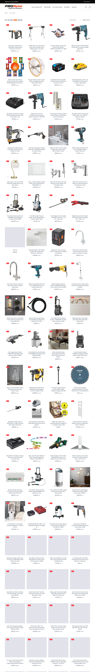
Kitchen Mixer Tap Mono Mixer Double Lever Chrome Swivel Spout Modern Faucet (58, 627)
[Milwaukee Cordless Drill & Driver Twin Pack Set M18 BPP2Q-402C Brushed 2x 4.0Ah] (15, 545)
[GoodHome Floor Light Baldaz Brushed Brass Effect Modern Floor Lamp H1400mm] (80, 477)
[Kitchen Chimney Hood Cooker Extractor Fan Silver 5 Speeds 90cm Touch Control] (80, 443)
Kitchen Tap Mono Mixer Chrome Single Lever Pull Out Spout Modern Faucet (15, 389)
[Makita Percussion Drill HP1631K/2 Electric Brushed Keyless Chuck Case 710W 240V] (37, 101)
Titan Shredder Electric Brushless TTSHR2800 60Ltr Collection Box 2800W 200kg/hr (36, 353)
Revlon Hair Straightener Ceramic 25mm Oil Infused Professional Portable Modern (58, 559)
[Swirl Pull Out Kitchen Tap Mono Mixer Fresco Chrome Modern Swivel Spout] (15, 271)
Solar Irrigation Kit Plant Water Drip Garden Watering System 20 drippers (36, 423)
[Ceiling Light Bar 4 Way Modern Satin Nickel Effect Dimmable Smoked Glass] (80, 305)
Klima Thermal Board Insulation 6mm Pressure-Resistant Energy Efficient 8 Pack (15, 627)
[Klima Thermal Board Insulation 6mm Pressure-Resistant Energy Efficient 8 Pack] (15, 613)
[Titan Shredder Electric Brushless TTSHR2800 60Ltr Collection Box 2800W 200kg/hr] (37, 339)
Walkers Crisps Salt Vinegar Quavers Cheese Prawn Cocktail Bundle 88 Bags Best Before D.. (15, 81)
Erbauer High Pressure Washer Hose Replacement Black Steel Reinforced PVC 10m (36, 319)
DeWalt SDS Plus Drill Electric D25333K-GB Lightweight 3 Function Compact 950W (36, 389)
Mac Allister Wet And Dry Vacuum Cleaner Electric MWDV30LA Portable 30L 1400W (58, 525)
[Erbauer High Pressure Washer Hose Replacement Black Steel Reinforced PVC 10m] (37, 305)
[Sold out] (15, 237)
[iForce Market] (13, 7)
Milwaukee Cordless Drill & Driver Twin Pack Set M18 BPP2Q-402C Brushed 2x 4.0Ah (15, 559)
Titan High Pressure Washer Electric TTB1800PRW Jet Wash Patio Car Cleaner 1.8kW (58, 319)
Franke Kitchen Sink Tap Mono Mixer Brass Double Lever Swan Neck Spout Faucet (37, 593)
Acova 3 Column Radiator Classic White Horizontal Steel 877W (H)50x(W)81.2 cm (36, 183)
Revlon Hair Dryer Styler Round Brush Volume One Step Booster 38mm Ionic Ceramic (80, 593)
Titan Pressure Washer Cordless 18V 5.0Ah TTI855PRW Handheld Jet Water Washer (36, 149)
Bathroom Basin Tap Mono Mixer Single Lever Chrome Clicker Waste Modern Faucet (58, 149)
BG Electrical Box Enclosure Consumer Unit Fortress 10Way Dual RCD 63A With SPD (15, 491)
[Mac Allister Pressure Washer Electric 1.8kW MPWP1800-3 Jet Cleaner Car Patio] (37, 477)
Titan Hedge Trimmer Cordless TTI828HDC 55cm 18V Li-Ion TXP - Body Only (58, 217)
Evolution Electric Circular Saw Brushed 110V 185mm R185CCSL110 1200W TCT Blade (58, 47)
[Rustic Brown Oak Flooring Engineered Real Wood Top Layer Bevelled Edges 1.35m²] (80, 647)
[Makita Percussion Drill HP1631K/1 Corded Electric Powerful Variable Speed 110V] (80, 33)
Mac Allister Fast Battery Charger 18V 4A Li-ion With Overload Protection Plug (15, 457)
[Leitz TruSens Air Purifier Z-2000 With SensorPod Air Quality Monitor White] (58, 477)
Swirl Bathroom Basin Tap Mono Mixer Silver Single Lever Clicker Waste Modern (15, 593)
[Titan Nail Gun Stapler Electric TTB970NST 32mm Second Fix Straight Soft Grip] (15, 135)
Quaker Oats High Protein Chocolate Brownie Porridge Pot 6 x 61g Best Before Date (58, 423)
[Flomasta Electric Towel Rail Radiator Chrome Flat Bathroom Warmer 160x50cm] (80, 409)
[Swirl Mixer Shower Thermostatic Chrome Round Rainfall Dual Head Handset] (80, 271)
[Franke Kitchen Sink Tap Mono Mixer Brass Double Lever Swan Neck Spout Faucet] (37, 579)
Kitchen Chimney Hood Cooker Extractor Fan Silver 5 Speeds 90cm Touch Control (80, 457)
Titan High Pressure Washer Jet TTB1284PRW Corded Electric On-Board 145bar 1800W (15, 217)
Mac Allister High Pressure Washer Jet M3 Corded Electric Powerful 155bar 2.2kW (37, 217)
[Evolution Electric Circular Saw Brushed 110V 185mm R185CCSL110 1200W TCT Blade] (58, 33)
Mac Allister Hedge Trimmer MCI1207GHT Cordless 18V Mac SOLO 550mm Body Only (15, 423)
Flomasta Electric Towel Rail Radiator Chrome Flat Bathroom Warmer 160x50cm (80, 423)
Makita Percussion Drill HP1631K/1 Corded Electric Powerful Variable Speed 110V (80, 47)
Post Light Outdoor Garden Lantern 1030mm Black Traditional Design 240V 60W (58, 389)
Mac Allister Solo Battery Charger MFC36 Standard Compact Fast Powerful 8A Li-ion (15, 115)
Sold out (15, 250)
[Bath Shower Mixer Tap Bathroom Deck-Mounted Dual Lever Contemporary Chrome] (37, 613)
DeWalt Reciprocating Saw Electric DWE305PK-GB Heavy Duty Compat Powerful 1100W (58, 285)
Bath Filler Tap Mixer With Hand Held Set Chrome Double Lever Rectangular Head (58, 183)
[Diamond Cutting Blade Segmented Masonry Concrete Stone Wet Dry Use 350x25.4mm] (80, 375)
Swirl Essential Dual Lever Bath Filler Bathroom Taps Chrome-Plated (80, 627)
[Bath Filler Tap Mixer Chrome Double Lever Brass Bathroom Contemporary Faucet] (80, 169)
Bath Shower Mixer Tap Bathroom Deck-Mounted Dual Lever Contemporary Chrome (36, 627)
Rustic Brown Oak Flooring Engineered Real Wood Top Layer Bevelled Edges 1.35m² (80, 661)
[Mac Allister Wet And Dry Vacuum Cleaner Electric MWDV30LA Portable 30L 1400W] (58, 511)
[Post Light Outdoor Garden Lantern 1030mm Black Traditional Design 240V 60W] (58, 375)
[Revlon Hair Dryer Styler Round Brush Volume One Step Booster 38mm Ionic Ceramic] (80, 579)
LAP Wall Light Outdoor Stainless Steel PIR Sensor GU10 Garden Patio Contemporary (58, 115)
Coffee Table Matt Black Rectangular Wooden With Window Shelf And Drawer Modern (58, 354)
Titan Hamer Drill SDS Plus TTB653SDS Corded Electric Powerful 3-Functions (15, 47)
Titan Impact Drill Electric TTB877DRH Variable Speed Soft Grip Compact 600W (80, 525)
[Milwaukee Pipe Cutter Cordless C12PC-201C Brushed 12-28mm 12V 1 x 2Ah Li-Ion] (80, 203)
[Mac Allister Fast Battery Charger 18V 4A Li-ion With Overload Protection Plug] (15, 443)
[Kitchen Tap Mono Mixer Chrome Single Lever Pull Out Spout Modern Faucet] (15, 375)
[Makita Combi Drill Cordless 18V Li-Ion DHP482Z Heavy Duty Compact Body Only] (37, 271)
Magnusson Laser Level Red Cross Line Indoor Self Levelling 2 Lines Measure (58, 251)
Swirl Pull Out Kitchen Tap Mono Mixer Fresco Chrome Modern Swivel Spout (15, 285)
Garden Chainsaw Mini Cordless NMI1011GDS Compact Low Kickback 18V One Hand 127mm (58, 457)
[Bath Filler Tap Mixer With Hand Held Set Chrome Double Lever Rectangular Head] (58, 169)
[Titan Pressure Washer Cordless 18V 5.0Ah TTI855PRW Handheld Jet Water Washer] (37, 135)
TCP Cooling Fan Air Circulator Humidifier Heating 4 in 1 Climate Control (15, 525)
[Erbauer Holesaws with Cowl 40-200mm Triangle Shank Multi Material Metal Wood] (37, 67)
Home (6, 13)
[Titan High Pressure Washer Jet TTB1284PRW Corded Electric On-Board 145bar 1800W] (15, 203)
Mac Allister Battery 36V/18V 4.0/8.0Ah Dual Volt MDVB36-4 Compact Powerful (58, 81)
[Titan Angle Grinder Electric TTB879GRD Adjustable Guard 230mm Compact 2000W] (15, 339)
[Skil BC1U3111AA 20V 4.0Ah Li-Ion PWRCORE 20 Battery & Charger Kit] (37, 511)
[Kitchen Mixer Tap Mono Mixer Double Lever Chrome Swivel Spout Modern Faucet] (58, 613)
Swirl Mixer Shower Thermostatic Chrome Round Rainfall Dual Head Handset (80, 285)
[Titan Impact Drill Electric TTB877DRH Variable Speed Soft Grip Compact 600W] (80, 511)
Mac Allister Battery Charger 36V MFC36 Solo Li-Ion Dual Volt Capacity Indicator (80, 115)
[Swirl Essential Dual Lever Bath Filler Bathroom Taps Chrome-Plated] (80, 613)
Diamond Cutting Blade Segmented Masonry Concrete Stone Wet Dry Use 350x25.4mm (80, 389)
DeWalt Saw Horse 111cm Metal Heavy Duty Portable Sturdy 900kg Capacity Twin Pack (37, 47)
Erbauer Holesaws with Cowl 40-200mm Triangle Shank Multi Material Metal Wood (36, 81)
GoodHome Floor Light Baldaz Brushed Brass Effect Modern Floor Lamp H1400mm (80, 491)
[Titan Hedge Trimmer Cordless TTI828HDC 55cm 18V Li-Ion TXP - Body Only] (58, 203)
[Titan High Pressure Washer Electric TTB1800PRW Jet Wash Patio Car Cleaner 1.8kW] (58, 305)
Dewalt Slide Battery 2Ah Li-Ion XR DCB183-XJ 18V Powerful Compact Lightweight (80, 81)
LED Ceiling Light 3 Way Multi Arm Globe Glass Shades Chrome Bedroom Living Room (80, 559)
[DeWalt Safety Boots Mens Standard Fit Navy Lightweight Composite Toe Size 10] (58, 647)
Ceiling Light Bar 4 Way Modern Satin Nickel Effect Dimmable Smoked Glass (80, 319)
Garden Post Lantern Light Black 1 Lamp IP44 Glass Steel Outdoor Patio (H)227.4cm (15, 319)
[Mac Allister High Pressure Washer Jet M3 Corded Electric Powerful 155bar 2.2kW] (37, 203)
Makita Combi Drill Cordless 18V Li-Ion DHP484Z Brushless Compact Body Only (80, 149)
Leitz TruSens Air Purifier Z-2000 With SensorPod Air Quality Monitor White (58, 491)
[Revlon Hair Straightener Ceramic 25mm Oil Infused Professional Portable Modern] (58, 545)
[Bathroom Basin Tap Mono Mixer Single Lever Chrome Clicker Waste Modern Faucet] (58, 135)
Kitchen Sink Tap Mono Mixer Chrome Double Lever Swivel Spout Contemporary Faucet (80, 251)
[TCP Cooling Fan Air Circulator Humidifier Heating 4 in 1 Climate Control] (15, 511)
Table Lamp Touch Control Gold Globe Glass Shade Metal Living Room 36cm (15, 183)
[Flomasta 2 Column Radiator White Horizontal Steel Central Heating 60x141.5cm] (37, 647)
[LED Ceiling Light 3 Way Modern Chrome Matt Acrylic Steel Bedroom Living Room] (37, 237)
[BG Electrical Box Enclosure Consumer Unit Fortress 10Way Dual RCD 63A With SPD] (15, 477)
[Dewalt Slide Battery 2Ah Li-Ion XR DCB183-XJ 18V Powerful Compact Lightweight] (80, 67)
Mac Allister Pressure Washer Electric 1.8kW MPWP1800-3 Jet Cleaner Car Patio (37, 491)
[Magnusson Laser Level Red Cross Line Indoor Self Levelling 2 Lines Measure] (58, 237)
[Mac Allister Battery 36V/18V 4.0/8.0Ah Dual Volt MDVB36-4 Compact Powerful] (58, 67)
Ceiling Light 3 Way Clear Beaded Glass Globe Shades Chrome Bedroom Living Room (58, 593)
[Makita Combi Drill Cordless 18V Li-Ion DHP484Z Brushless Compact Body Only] (80, 135)
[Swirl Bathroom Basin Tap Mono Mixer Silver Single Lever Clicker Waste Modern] (15, 579)
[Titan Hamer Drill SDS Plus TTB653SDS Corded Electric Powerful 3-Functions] (15, 33)
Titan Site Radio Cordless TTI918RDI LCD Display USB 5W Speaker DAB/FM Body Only (80, 353)
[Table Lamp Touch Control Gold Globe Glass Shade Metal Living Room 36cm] (15, 169)
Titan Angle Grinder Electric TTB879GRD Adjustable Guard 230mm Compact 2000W (15, 353)
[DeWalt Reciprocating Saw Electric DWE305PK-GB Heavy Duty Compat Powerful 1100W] (58, 271)
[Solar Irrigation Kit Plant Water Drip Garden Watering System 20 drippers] (37, 409)
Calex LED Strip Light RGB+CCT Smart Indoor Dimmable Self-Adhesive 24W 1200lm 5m (36, 457)
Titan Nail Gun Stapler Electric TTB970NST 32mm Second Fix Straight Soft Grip (15, 149)
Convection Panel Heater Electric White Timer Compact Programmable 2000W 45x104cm (15, 661)
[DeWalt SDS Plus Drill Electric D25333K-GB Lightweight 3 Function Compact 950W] (37, 375)
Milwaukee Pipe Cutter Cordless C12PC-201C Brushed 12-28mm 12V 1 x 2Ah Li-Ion (80, 217)
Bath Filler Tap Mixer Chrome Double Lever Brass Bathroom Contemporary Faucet (80, 183)
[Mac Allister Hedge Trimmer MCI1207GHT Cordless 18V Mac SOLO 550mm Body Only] (15, 409)
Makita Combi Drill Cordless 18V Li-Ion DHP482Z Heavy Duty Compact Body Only (37, 285)
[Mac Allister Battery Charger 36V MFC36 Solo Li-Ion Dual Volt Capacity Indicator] (80, 101)
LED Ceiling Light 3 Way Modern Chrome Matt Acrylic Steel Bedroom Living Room (36, 251)
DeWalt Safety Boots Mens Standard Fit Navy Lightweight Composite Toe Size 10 (58, 661)
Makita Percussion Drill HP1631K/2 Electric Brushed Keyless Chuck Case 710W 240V (37, 115)
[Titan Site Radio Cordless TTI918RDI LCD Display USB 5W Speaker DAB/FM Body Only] (80, 339)
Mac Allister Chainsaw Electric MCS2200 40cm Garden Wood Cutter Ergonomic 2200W (36, 559)
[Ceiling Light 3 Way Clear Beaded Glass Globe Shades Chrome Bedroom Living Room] (58, 579)
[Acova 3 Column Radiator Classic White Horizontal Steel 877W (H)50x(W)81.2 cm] (37, 169)
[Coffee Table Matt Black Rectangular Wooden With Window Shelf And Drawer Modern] (58, 339)
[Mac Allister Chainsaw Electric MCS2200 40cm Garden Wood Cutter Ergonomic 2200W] (37, 545)
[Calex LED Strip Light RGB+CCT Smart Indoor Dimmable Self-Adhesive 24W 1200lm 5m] (37, 443)
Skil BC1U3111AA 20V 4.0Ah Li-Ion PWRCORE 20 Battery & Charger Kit (36, 525)
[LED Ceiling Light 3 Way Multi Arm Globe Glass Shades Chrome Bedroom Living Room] (80, 545)
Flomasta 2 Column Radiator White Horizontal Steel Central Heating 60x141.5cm (36, 661)
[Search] (86, 7)
